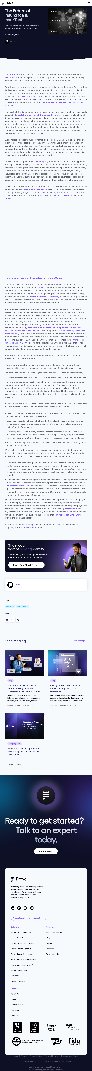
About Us (15, 994)
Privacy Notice (36, 1056)
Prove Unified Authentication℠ (23, 959)
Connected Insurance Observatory (42, 297)
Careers (14, 999)
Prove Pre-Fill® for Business (22, 943)
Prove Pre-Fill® (17, 938)
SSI (49, 324)
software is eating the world (68, 515)
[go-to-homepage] (19, 879)
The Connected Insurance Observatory (23, 278)
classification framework (35, 189)
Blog (48, 938)
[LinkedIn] (12, 908)
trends (8, 199)
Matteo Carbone (56, 278)
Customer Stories (18, 1005)
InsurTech (9, 77)
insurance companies (29, 96)
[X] (19, 908)
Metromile (70, 509)
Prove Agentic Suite (19, 970)
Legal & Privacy (20, 1056)
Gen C (41, 287)
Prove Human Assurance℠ (22, 954)
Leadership (15, 1010)
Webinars (50, 948)
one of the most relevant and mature (55, 195)
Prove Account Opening (21, 948)
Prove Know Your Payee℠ (22, 965)
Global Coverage (18, 981)
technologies (41, 162)
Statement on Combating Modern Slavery (46, 1067)
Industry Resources (54, 932)
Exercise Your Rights (69, 1056)
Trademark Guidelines (30, 1061)
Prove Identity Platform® (21, 932)
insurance (14, 74)
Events (49, 943)
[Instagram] (32, 908)
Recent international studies (20, 486)
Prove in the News (53, 954)
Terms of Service (51, 1056)
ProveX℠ (15, 976)
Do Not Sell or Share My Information (56, 1061)
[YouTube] (25, 908)
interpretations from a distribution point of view (36, 115)
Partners (14, 1016)
